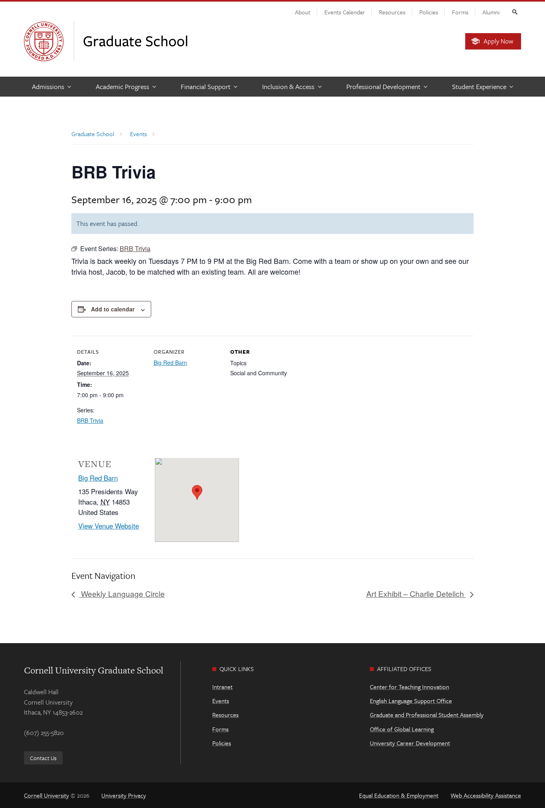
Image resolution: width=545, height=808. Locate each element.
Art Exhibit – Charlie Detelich (416, 593)
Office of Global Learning (402, 729)
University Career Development (410, 743)
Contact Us (43, 758)
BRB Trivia (90, 420)
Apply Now (498, 41)
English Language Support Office (411, 700)
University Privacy (123, 795)
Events (220, 700)
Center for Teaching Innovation (409, 686)
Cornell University (46, 795)
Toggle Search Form (514, 11)
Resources (392, 12)
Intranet (222, 686)
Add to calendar (112, 309)
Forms (460, 12)
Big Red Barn (170, 362)
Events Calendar (344, 12)
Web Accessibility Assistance (485, 795)
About (302, 12)
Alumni (491, 12)
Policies (428, 12)
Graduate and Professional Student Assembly (427, 714)
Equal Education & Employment (398, 795)
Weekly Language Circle (122, 593)
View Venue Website (108, 526)
